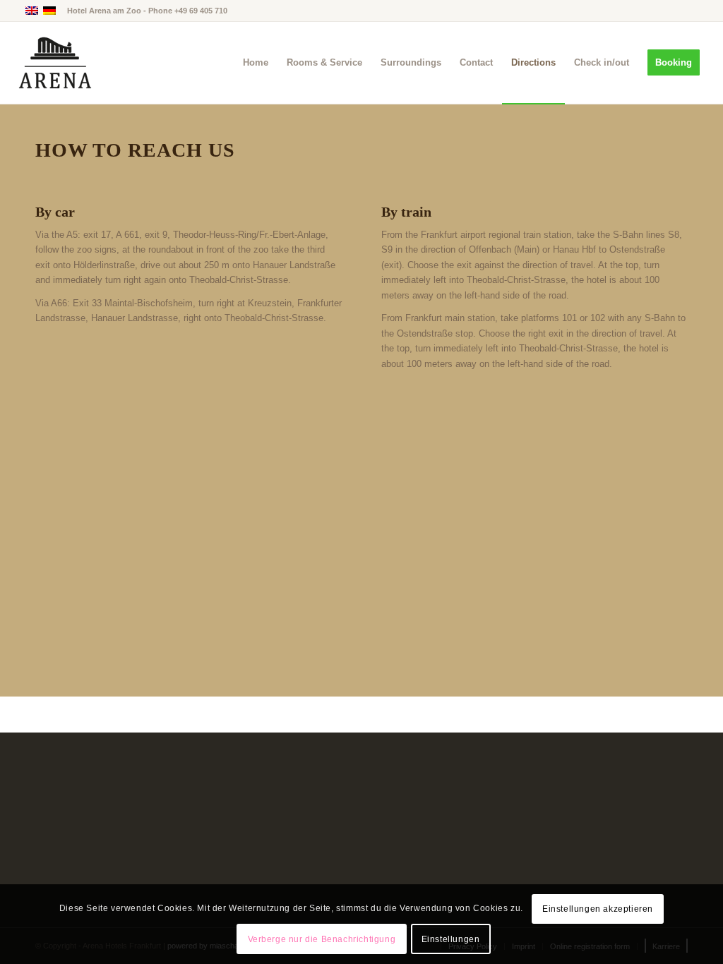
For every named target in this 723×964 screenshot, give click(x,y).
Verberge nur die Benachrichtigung (322, 939)
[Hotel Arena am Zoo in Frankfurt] (55, 63)
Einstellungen (451, 939)
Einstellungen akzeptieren (597, 909)
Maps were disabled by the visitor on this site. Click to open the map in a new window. (379, 561)
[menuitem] (255, 63)
